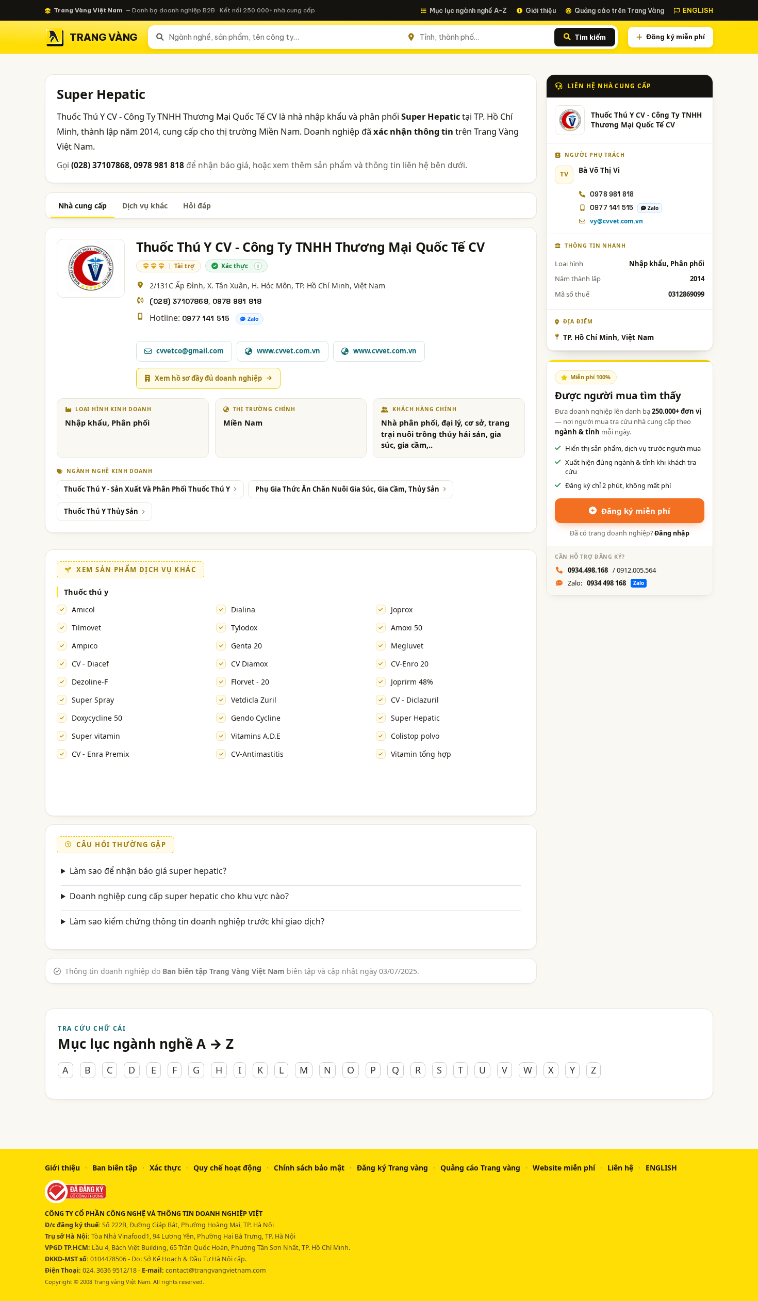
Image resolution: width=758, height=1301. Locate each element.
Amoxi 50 (406, 627)
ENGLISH (698, 10)
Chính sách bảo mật (309, 1168)
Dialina (243, 609)
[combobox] (284, 37)
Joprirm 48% (412, 682)
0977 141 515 (205, 318)
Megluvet (407, 646)
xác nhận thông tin (413, 131)
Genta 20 (246, 646)
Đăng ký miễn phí (675, 36)
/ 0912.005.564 (612, 570)
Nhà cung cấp (82, 205)
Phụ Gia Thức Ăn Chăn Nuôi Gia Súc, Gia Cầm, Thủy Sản (347, 489)
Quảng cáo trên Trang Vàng (619, 10)
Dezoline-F (90, 682)
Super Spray (93, 700)
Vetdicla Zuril (253, 700)
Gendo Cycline (256, 718)
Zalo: (606, 583)
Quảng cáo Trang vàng (480, 1168)
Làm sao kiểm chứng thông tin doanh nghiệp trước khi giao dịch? (197, 921)
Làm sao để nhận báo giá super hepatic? (148, 870)
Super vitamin (96, 736)
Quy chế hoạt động (227, 1168)
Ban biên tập (114, 1168)
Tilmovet (86, 627)
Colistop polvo (415, 736)
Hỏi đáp (197, 205)
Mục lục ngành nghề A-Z (468, 10)
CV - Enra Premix (100, 754)
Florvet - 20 (250, 682)
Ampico (84, 646)
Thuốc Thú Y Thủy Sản (101, 511)
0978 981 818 (236, 301)
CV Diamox (249, 664)
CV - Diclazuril (415, 700)
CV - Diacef (90, 664)
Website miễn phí (564, 1168)
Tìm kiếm (590, 37)
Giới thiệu (540, 10)
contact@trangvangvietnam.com (216, 1270)
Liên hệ (620, 1168)
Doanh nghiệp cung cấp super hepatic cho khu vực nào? (179, 896)
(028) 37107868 (179, 301)
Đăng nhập (671, 533)
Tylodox (244, 627)
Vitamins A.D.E (256, 736)
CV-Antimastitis (257, 754)
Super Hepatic (415, 718)
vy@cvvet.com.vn (616, 221)
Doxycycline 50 (97, 718)
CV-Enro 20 (410, 664)
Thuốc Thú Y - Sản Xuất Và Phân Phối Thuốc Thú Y (147, 489)
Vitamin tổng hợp (421, 754)
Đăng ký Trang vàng (392, 1168)
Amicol (83, 609)
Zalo (253, 318)
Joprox (402, 609)
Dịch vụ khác (145, 205)
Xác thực (165, 1168)
